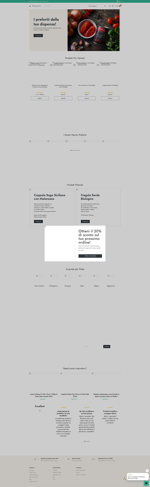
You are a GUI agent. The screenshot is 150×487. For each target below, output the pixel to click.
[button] (90, 256)
